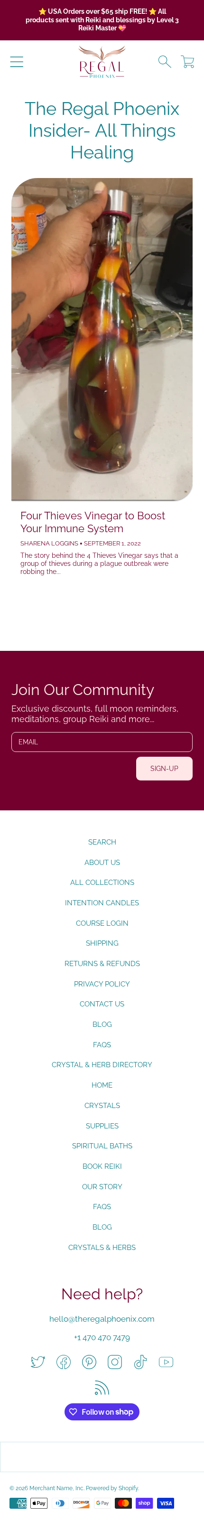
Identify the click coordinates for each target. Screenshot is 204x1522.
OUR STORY (102, 1187)
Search (102, 842)
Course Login (102, 923)
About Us (102, 862)
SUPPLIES (102, 1126)
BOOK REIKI (102, 1166)
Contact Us (102, 1004)
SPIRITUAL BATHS (102, 1146)
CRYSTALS (102, 1105)
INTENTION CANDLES (102, 903)
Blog (102, 1024)
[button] (16, 61)
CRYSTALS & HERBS (102, 1247)
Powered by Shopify (112, 1488)
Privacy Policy (102, 984)
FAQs (102, 1045)
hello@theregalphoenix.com (102, 1319)
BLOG (102, 1227)
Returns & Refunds (102, 963)
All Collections (102, 882)
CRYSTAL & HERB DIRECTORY (102, 1065)
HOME (102, 1085)
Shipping (102, 943)
